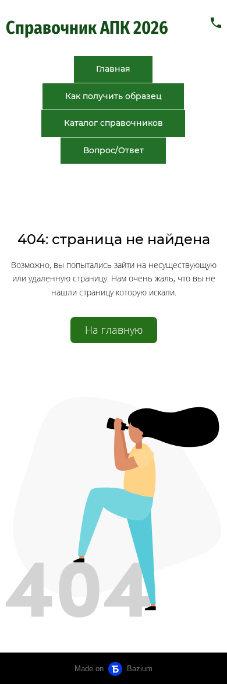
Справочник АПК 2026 (89, 27)
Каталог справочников (113, 123)
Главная (113, 69)
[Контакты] (216, 22)
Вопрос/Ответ (113, 150)
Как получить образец (113, 96)
